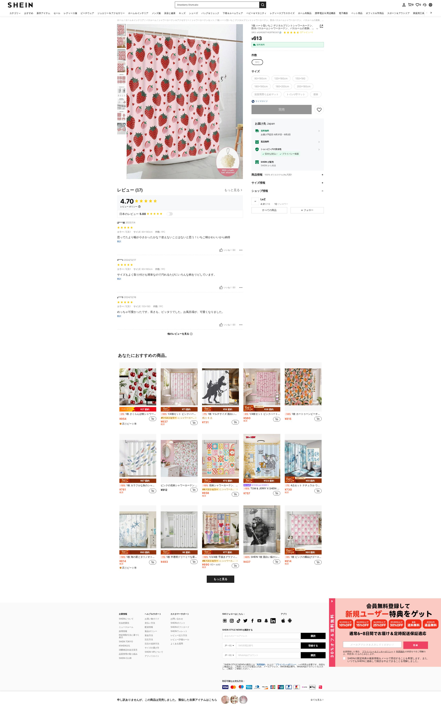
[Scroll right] (431, 13)
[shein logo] (20, 5)
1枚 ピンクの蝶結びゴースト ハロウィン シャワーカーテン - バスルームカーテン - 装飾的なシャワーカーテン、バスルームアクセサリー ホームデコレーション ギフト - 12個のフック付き (303, 557)
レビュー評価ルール (180, 639)
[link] (411, 5)
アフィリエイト (152, 656)
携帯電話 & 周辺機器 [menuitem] (325, 13)
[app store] (283, 622)
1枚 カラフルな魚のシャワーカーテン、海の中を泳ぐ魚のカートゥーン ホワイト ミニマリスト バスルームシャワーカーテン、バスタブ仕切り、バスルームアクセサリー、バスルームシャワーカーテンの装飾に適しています (138, 485)
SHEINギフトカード (180, 627)
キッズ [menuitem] (182, 13)
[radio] (257, 62)
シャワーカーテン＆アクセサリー (173, 20)
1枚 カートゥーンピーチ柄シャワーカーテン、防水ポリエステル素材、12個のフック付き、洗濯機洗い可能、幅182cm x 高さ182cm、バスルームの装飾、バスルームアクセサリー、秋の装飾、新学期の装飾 (303, 414)
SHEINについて (126, 619)
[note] (137, 409)
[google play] (289, 622)
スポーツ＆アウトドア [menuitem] (398, 13)
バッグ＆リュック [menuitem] (210, 13)
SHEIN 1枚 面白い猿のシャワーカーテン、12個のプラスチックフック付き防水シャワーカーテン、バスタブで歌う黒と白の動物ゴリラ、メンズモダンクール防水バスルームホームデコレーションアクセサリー (262, 557)
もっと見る (220, 579)
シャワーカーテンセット (203, 20)
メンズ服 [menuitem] (156, 13)
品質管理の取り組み (128, 654)
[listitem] (138, 395)
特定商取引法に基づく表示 (129, 636)
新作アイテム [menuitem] (43, 13)
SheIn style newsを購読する (237, 630)
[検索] (262, 5)
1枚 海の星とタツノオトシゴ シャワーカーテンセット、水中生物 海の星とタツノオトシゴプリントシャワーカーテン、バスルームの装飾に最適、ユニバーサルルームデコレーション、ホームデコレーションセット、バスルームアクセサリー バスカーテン (138, 557)
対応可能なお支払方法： (233, 681)
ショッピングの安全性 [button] (271, 149)
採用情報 (123, 631)
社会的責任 (124, 623)
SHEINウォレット (179, 631)
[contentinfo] (274, 687)
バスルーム (151, 20)
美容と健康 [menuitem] (169, 13)
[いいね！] (221, 250)
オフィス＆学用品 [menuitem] (375, 13)
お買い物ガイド (152, 619)
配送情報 (149, 627)
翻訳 (119, 241)
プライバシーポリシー (285, 664)
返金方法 (149, 635)
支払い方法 (150, 623)
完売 (282, 109)
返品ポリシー (151, 631)
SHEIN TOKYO (126, 641)
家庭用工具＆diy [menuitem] (421, 13)
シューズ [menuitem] (193, 13)
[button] (425, 5)
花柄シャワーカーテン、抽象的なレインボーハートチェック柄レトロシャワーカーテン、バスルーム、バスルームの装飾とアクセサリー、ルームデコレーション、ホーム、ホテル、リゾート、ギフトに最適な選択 (221, 485)
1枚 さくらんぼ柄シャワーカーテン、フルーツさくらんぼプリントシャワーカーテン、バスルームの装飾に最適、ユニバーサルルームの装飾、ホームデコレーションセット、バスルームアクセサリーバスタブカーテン (138, 414)
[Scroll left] (427, 13)
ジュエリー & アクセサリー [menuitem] (111, 13)
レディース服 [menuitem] (70, 13)
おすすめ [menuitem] (28, 13)
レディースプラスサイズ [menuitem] (282, 13)
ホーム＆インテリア (134, 20)
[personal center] (404, 5)
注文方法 (149, 639)
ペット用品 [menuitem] (356, 13)
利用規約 (261, 664)
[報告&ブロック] (241, 250)
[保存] (319, 109)
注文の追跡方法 (152, 643)
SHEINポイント (178, 623)
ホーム (120, 20)
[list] (249, 620)
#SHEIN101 (124, 646)
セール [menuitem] (57, 13)
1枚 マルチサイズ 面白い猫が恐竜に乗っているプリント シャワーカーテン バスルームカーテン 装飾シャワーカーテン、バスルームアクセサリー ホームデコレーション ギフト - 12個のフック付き (221, 414)
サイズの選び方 (152, 648)
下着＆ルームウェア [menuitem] (233, 13)
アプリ (284, 614)
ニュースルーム (126, 627)
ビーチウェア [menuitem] (87, 13)
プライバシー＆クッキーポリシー (377, 651)
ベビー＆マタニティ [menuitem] (256, 13)
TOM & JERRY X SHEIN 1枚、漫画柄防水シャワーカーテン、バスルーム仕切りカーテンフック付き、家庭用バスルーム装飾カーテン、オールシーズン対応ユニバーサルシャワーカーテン (262, 488)
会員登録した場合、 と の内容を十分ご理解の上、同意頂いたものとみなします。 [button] (384, 652)
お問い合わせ (177, 619)
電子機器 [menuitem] (343, 13)
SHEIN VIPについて (154, 652)
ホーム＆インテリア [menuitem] (138, 13)
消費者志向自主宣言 (128, 650)
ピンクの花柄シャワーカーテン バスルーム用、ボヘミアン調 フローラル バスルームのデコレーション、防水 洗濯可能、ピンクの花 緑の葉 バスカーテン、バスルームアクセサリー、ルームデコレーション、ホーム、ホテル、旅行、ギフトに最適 (179, 485)
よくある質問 (177, 643)
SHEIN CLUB (125, 658)
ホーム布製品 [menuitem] (304, 13)
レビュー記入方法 (179, 635)
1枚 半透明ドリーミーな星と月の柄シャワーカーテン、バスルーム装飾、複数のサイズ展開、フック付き (179, 557)
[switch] (170, 214)
